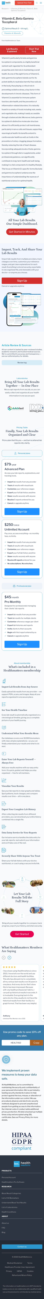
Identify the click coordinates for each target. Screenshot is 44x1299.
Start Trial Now (34, 50)
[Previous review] (4, 958)
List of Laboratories (9, 1207)
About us (5, 1223)
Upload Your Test (24, 3)
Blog (3, 1232)
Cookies (30, 1271)
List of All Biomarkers (10, 1198)
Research (5, 8)
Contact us (22, 1247)
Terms (29, 1263)
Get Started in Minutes (22, 231)
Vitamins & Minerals (12, 33)
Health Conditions (9, 1212)
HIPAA (19, 1271)
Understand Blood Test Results (14, 1203)
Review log (22, 363)
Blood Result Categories (11, 1193)
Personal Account (9, 1177)
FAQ (3, 1228)
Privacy (9, 1271)
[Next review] (9, 958)
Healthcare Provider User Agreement (20, 1267)
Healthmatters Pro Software (13, 1182)
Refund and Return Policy (22, 1275)
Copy (36, 1042)
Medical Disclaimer (14, 1263)
